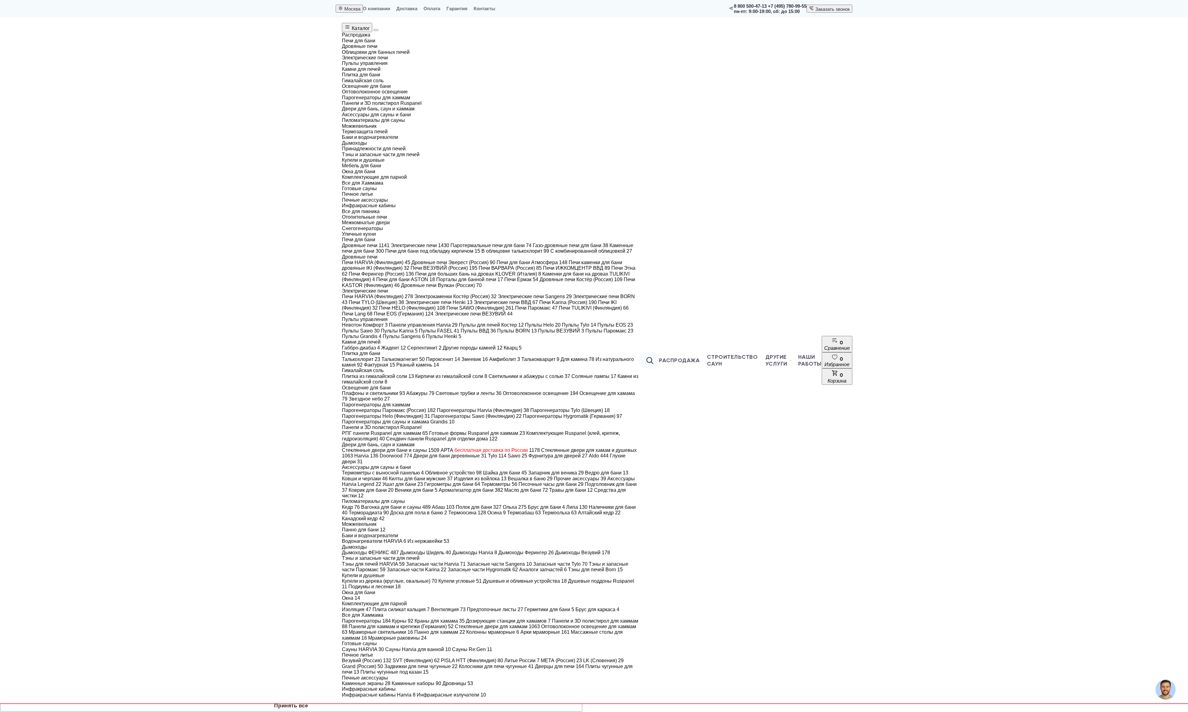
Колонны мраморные (492, 632)
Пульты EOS (615, 325)
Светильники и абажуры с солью (529, 376)
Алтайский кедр (599, 512)
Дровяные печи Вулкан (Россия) (441, 285)
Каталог (360, 28)
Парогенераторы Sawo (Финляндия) (476, 416)
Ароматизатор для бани (471, 490)
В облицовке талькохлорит (515, 251)
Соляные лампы (593, 376)
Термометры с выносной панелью (383, 472)
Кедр (351, 507)
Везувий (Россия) (366, 660)
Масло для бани (526, 490)
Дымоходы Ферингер (526, 552)
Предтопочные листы (495, 609)
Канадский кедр (363, 518)
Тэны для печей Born (595, 569)
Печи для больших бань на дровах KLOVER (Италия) (478, 274)
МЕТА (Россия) (561, 660)
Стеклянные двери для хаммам (497, 626)
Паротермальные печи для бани (491, 245)
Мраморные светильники (381, 632)
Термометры (499, 484)
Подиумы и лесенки (374, 586)
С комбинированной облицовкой (591, 251)
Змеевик (474, 359)
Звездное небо (369, 398)
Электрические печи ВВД (506, 302)
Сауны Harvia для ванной (418, 649)
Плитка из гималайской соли (378, 376)
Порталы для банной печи (469, 279)
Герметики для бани (549, 609)
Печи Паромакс (536, 308)
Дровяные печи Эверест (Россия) (453, 262)
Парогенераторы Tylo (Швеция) (570, 410)
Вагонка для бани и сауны (396, 507)
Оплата (432, 8)
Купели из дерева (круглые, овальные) (389, 581)
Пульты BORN (517, 330)
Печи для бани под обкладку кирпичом (432, 251)
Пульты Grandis (361, 336)
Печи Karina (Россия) (568, 302)
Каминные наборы (416, 683)
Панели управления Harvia (423, 325)
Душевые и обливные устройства (525, 581)
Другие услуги (776, 360)
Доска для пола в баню (418, 512)
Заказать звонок (832, 9)
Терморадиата (369, 512)
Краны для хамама (440, 621)
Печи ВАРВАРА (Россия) (510, 268)
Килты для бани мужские (421, 478)
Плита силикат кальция (401, 609)
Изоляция (356, 609)
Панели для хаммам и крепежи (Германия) (401, 626)
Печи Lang (357, 313)
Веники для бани (416, 490)
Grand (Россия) (362, 666)
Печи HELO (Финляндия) (412, 308)
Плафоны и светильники (373, 393)
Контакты (484, 8)
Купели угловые (460, 581)
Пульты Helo (543, 325)
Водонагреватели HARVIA (374, 541)
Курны (402, 621)
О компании (376, 8)
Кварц (513, 347)
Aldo (599, 455)
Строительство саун (732, 360)
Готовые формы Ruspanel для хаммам (477, 433)
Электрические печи (420, 245)
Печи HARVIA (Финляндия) (376, 262)
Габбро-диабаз (361, 347)
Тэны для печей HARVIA (373, 564)
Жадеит (393, 347)
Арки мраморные (545, 632)
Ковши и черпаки (365, 478)
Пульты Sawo (361, 330)
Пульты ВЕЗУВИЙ (561, 330)
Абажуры (420, 393)
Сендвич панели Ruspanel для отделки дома (441, 438)
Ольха (515, 507)
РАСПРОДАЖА (679, 360)
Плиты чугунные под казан (394, 672)
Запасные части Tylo (560, 564)
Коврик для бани (371, 490)
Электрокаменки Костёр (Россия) (455, 296)
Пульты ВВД (478, 330)
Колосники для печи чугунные (496, 666)
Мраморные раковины (397, 638)
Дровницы (457, 683)
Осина (496, 512)
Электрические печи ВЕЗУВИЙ (474, 313)
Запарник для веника (556, 472)
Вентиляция (448, 609)
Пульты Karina (399, 330)
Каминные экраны (366, 683)
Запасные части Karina (416, 569)
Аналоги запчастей (543, 569)
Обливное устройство (453, 472)
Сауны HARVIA (363, 649)
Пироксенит (443, 359)
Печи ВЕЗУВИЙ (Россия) (444, 268)
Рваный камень (417, 364)
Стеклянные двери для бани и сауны (390, 450)
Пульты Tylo (579, 325)
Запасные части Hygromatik (483, 569)
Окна (351, 598)
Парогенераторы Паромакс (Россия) (389, 410)
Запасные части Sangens (499, 564)
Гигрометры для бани (452, 484)
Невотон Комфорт (365, 325)
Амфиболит (504, 359)
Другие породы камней (472, 347)
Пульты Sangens (404, 336)
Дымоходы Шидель (425, 552)
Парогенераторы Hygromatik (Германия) (572, 416)
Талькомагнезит (403, 359)
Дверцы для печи (559, 666)
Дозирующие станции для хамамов (508, 621)
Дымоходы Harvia (474, 552)
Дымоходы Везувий (582, 552)
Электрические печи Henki (438, 302)
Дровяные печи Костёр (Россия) (581, 279)
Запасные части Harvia (436, 564)
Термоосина (467, 512)
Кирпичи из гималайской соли (451, 376)
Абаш (443, 507)
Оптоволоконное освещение (540, 393)
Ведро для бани (606, 472)
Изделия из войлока (480, 478)
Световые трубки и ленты (468, 393)
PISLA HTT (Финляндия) (472, 660)
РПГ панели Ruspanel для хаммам (385, 433)
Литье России (522, 660)
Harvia (366, 455)
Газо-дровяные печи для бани (570, 245)
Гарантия (456, 8)
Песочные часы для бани (551, 484)
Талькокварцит (540, 359)
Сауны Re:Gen (472, 649)
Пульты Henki (443, 336)
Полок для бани (478, 507)
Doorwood (396, 455)
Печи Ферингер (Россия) (381, 274)
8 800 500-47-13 (750, 6)
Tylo (497, 455)
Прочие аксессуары (580, 478)
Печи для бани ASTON (405, 279)
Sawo (517, 455)
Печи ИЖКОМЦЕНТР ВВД (576, 268)
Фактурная (379, 364)
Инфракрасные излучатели (451, 694)
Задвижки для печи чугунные (421, 666)
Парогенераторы (366, 621)
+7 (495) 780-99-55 (787, 6)
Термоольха (559, 512)
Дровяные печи (366, 245)
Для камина (577, 359)
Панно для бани (363, 529)
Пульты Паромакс (609, 330)
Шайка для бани (505, 472)
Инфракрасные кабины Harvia (378, 694)
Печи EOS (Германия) (403, 313)
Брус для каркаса (597, 609)
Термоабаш (524, 512)
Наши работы (810, 360)
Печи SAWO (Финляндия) (480, 308)
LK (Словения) (603, 660)
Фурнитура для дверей (558, 455)
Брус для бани (546, 507)
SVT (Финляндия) (416, 660)
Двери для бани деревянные (450, 455)
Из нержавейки (428, 541)
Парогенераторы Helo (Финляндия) (386, 416)
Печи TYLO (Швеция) (376, 302)
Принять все (291, 706)
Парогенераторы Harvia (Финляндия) (483, 410)
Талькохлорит (361, 359)
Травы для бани (571, 490)
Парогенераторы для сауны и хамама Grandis (398, 421)
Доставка (406, 8)
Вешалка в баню (530, 478)
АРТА (490, 450)
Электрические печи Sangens (535, 296)
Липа (577, 507)
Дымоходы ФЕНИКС (370, 552)
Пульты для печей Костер (491, 325)
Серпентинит (424, 347)
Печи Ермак (521, 279)
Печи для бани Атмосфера (532, 262)
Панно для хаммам (439, 632)
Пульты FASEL (439, 330)
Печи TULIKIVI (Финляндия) (594, 308)
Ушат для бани (402, 484)
